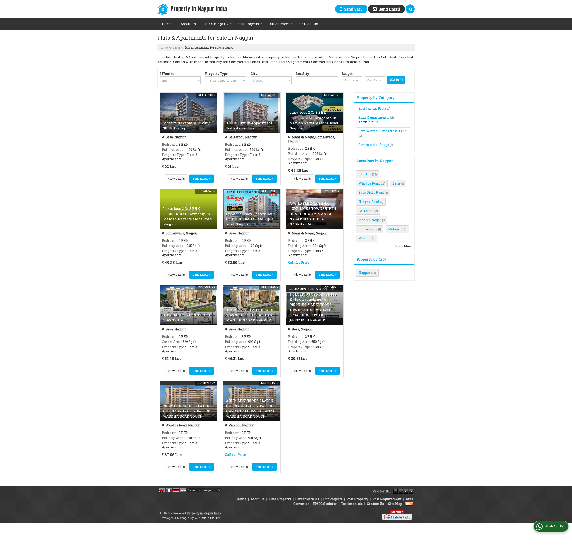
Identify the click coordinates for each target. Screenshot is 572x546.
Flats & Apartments (373, 117)
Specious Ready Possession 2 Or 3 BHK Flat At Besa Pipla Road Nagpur (250, 219)
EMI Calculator (325, 504)
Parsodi (365, 238)
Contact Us (308, 23)
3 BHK (373, 122)
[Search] (410, 8)
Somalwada (368, 229)
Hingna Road (369, 202)
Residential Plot (371, 108)
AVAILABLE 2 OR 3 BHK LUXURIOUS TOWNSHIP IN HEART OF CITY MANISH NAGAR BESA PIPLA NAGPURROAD (312, 213)
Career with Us (307, 499)
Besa (396, 183)
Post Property (357, 499)
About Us (188, 23)
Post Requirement (387, 499)
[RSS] (409, 504)
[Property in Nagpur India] (192, 9)
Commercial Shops (373, 145)
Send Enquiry (201, 178)
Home (166, 23)
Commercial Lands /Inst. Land (382, 131)
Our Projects (248, 23)
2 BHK (362, 122)
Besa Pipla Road (371, 192)
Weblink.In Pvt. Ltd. (207, 518)
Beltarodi (366, 211)
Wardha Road (369, 183)
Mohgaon (395, 229)
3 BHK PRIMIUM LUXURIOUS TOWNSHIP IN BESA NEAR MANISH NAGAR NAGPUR (251, 315)
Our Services (279, 23)
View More (403, 246)
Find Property (217, 23)
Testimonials (352, 504)
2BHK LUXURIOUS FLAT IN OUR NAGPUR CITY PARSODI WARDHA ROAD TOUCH (187, 411)
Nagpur (175, 47)
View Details (176, 178)
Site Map (395, 504)
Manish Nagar (370, 220)
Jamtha (365, 174)
